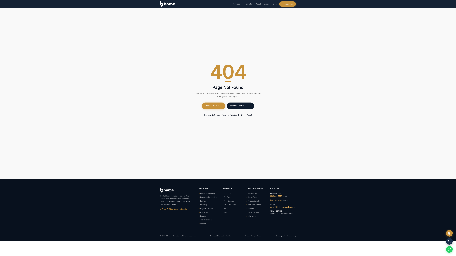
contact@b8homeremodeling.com (283, 207)
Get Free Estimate (239, 106)
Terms (259, 236)
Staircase (203, 224)
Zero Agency (291, 236)
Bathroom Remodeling (208, 197)
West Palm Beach (254, 205)
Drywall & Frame (206, 209)
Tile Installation (206, 220)
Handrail (203, 216)
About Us (227, 193)
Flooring (225, 115)
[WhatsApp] (449, 249)
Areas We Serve (230, 205)
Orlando (251, 209)
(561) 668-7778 (276, 196)
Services (236, 4)
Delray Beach (253, 197)
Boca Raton (252, 193)
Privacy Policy (250, 236)
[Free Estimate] (449, 233)
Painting (233, 115)
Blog (275, 4)
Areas (266, 4)
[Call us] (449, 241)
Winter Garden (253, 212)
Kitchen (207, 115)
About (258, 4)
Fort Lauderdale (254, 201)
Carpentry (204, 212)
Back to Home (212, 106)
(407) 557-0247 (276, 200)
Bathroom (216, 115)
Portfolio (248, 4)
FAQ (225, 209)
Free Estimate (287, 4)
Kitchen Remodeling (207, 193)
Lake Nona (252, 216)
